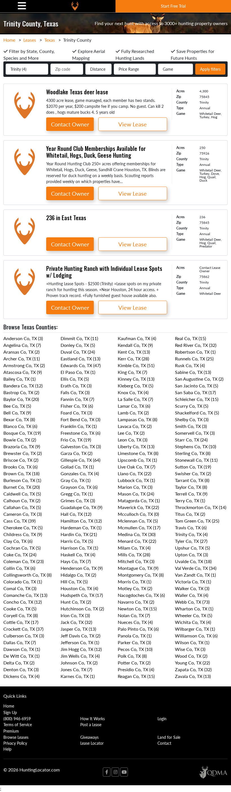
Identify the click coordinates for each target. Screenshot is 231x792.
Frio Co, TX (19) (76, 439)
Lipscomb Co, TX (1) (137, 460)
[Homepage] (75, 6)
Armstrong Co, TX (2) (24, 365)
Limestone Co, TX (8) (138, 453)
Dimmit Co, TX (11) (79, 338)
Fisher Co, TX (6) (77, 406)
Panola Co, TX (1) (135, 635)
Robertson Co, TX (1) (195, 352)
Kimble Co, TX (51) (136, 365)
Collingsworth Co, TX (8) (27, 575)
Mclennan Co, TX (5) (138, 520)
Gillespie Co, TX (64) (80, 460)
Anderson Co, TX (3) (23, 338)
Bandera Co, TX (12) (23, 385)
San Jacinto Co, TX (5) (196, 385)
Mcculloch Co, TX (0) (138, 514)
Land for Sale (168, 737)
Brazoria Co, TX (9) (21, 446)
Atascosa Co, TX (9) (22, 372)
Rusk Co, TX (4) (190, 365)
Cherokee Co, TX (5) (23, 527)
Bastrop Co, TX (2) (21, 392)
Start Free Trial (173, 6)
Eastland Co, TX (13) (80, 358)
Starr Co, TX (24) (191, 439)
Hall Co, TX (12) (76, 514)
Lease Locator (92, 743)
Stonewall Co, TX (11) (196, 460)
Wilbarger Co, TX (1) (195, 629)
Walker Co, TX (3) (192, 588)
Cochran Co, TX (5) (22, 548)
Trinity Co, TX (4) (191, 534)
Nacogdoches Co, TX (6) (141, 595)
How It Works (92, 718)
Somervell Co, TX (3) (195, 433)
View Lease (132, 124)
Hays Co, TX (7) (76, 561)
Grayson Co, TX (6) (79, 487)
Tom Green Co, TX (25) (197, 520)
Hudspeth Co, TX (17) (82, 595)
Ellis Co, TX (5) (75, 379)
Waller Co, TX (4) (191, 595)
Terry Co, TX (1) (190, 500)
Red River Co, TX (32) (195, 345)
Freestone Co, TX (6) (80, 433)
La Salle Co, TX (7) (135, 399)
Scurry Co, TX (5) (191, 406)
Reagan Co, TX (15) (136, 676)
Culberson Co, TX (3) (23, 635)
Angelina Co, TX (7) (22, 345)
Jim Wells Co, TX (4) (80, 656)
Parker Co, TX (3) (134, 642)
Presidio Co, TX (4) (136, 669)
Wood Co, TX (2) (191, 656)
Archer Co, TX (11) (21, 358)
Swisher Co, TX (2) (193, 473)
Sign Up (10, 712)
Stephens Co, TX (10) (195, 446)
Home (9, 40)
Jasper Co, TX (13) (78, 629)
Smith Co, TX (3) (191, 426)
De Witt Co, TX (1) (21, 656)
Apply (210, 69)
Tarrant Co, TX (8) (192, 480)
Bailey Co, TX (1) (19, 379)
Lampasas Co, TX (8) (137, 419)
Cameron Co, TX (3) (22, 514)
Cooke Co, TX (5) (19, 608)
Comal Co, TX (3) (19, 588)
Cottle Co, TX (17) (20, 622)
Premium (11, 731)
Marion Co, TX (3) (135, 487)
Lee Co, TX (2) (131, 433)
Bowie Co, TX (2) (19, 439)
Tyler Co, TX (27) (191, 541)
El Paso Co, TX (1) (78, 372)
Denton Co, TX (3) (21, 669)
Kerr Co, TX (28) (133, 358)
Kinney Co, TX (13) (136, 379)
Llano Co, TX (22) (134, 473)
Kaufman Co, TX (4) (137, 338)
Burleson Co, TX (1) (22, 480)
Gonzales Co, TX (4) (80, 473)
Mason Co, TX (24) (136, 493)
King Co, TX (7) (132, 372)
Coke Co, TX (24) (19, 554)
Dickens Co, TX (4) (21, 676)
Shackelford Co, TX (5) (197, 412)
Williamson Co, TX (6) (196, 635)
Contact (164, 743)
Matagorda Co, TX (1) (139, 500)
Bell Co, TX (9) (17, 412)
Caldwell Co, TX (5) (22, 493)
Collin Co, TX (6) (19, 568)
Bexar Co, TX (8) (19, 419)
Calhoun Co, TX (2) (21, 500)
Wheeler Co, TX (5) (193, 615)
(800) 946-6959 (17, 718)
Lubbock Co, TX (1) (136, 480)
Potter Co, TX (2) (134, 662)
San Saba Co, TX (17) (195, 392)
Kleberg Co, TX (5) (135, 385)
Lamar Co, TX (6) (134, 406)
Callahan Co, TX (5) (22, 507)
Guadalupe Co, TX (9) (81, 507)
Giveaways (89, 737)
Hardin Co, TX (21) (79, 534)
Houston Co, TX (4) (79, 588)
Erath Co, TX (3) (76, 385)
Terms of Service (17, 724)
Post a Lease (90, 724)
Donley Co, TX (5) (78, 345)
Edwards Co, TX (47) (81, 365)
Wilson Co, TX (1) (192, 642)
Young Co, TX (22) (192, 662)
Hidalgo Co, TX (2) (78, 575)
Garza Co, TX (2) (76, 453)
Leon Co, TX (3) (132, 439)
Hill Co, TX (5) (74, 581)
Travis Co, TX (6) (190, 527)
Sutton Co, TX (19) (193, 466)
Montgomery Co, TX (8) (141, 575)
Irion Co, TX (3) (75, 615)
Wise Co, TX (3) (190, 649)
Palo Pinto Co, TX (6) (138, 629)
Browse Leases (15, 737)
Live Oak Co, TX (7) (136, 466)
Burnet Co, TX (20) (21, 487)
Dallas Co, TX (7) (19, 642)
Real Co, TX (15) (190, 338)
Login (161, 718)
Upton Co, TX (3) (191, 554)
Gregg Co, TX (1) (77, 493)
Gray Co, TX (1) (75, 480)
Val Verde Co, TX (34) (195, 568)
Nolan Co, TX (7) (134, 615)
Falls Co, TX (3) (75, 392)
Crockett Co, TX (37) (23, 629)
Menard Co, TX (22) (137, 541)
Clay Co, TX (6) (17, 541)
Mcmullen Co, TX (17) (139, 527)
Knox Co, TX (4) (133, 392)
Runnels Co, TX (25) (194, 358)
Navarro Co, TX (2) (136, 602)
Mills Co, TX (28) (134, 554)
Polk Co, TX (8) (132, 656)
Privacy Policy (15, 743)
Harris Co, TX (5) (77, 541)
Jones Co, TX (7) (76, 669)
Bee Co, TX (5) (17, 406)
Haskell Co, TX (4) (78, 554)
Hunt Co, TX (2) (76, 602)
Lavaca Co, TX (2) (135, 426)
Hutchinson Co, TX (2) (82, 608)
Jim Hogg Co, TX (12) (81, 649)
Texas (49, 40)
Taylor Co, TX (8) (191, 487)
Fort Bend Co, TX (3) (80, 419)
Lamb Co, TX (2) (133, 412)
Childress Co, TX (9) (22, 534)
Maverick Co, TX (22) (138, 507)
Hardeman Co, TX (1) (81, 527)
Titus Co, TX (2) (190, 514)
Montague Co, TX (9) (138, 568)
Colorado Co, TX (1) (22, 581)
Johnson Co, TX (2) (79, 662)
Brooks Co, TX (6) (20, 466)
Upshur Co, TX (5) (192, 548)
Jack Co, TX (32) (76, 622)
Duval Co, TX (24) (78, 352)
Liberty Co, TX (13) (136, 446)
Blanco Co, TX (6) (20, 426)
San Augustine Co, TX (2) (199, 379)
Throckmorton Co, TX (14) (200, 507)
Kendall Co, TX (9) (135, 345)
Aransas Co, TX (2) (21, 352)
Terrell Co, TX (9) (191, 493)
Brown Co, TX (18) (21, 473)
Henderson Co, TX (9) (82, 568)
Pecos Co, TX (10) (135, 649)
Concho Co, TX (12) (22, 602)
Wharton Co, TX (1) (194, 608)
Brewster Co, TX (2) (22, 453)
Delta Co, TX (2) (18, 662)
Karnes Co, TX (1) (78, 676)
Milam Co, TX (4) (134, 548)
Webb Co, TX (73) (192, 602)
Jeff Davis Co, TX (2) (80, 635)
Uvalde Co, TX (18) (193, 561)
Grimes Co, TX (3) (78, 500)
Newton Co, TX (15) (137, 608)
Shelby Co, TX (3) (191, 419)
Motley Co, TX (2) (135, 588)
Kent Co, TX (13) (134, 352)
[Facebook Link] (106, 772)
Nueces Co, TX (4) (135, 622)
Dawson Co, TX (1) (21, 649)
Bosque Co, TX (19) (22, 433)
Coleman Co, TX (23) (23, 561)
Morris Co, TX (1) (134, 581)
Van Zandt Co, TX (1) (195, 575)
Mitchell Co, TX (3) (136, 561)
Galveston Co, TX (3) (81, 446)
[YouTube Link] (124, 772)
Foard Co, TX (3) (76, 412)
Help (7, 749)
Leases (29, 40)
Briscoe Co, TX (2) (20, 460)
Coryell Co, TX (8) (20, 615)
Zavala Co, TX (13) (193, 676)
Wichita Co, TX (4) (193, 622)
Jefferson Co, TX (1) (80, 642)
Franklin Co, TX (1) (79, 426)
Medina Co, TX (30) (137, 534)
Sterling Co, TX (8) (192, 453)
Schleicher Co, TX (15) (196, 399)
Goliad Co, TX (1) (77, 466)
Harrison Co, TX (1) (79, 548)
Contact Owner (70, 124)
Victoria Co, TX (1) (193, 581)
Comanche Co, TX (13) (25, 595)
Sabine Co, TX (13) (193, 372)
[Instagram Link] (115, 772)
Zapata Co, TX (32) (193, 669)
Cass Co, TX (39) (19, 520)
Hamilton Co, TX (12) (81, 520)
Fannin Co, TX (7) (77, 399)
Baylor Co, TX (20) (21, 399)
